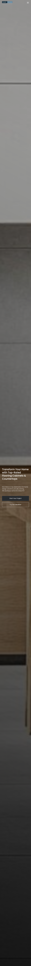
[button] (15, 498)
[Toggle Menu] (28, 3)
